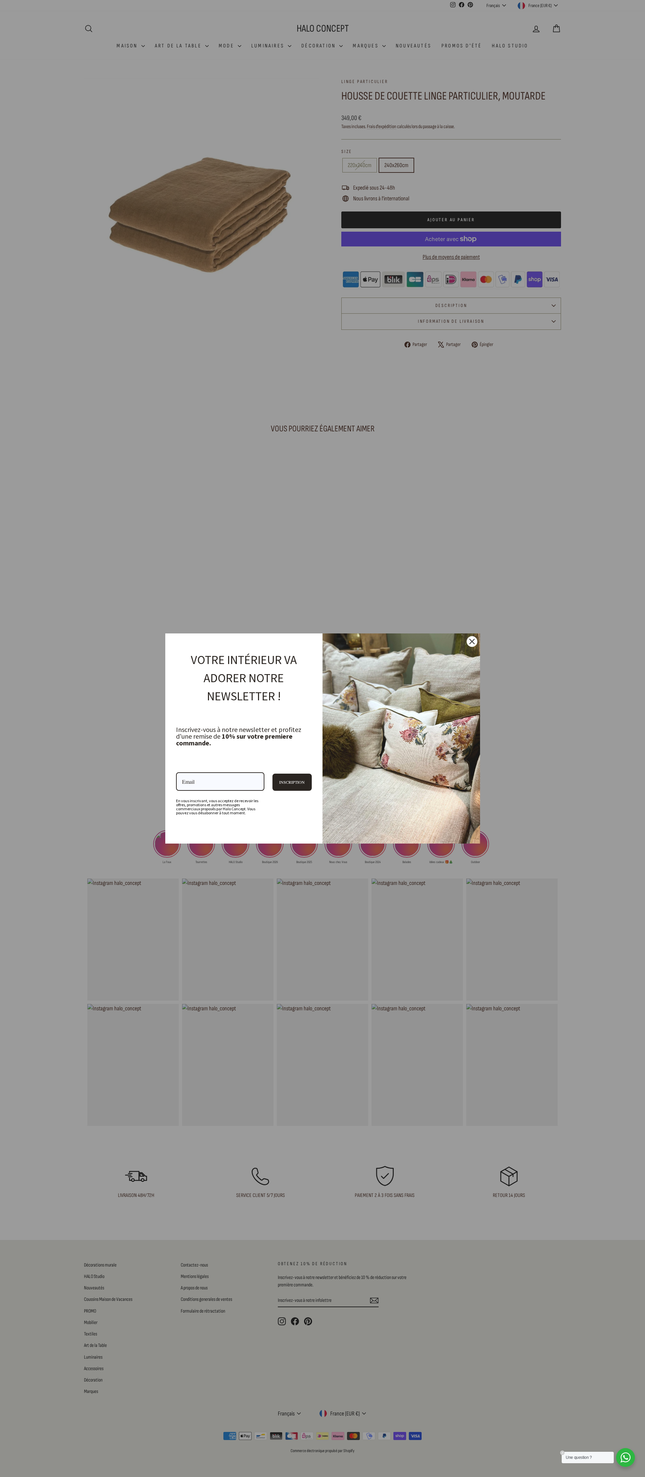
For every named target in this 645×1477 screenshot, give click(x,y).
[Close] (472, 641)
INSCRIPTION (292, 782)
